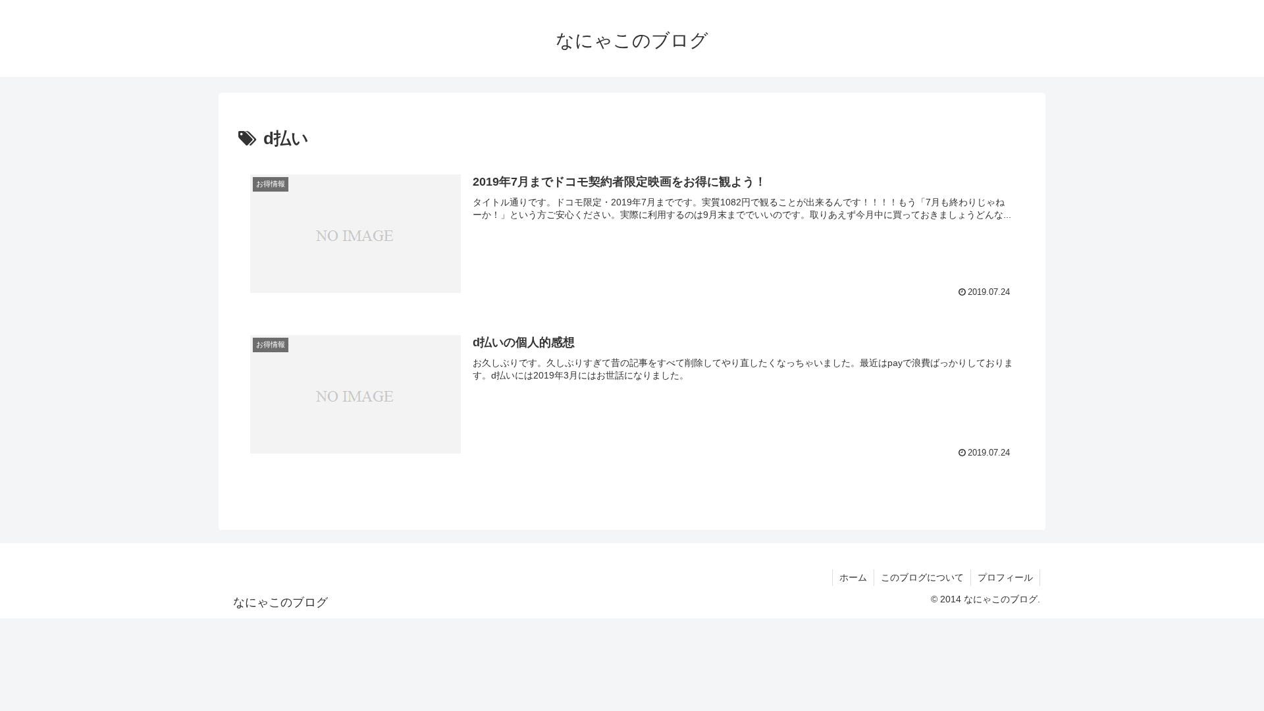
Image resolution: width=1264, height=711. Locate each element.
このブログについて (922, 577)
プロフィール (1005, 577)
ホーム (853, 577)
